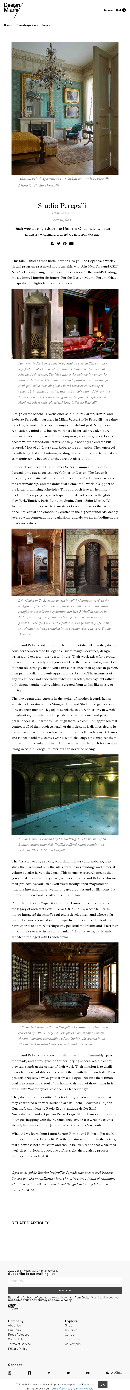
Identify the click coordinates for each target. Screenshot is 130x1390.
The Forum (72, 1339)
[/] (13, 10)
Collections (73, 1344)
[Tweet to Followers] (59, 243)
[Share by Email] (71, 243)
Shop (68, 1325)
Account (108, 10)
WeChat (116, 1372)
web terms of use (19, 1300)
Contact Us (15, 1339)
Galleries (71, 1330)
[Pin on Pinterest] (65, 243)
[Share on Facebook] (53, 243)
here (58, 1179)
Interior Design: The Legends (78, 261)
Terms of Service (19, 1344)
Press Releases (18, 1334)
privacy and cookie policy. (54, 1300)
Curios (69, 1334)
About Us (14, 1325)
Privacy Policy (17, 1348)
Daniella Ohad (62, 213)
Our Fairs (14, 1330)
